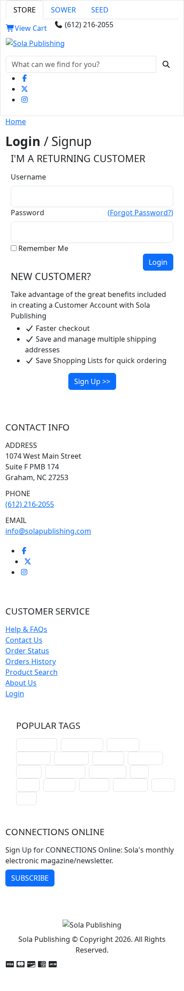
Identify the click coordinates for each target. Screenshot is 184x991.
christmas (33, 758)
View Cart (31, 28)
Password (27, 212)
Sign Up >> (92, 381)
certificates (107, 771)
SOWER (63, 10)
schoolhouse (36, 744)
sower (163, 785)
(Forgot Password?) (140, 212)
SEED (100, 10)
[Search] (166, 64)
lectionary (71, 758)
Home (15, 121)
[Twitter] (24, 89)
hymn (28, 785)
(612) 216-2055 (29, 504)
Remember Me (43, 248)
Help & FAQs (26, 629)
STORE (24, 10)
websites (108, 758)
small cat (59, 785)
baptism (94, 785)
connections (65, 771)
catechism (145, 758)
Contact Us (23, 640)
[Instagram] (24, 100)
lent (139, 771)
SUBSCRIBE (30, 878)
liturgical (123, 744)
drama (29, 771)
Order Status (27, 651)
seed (26, 798)
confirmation (82, 744)
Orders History (30, 661)
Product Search (31, 672)
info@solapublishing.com (48, 531)
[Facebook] (24, 78)
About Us (21, 683)
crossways (130, 785)
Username (28, 177)
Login (14, 693)
